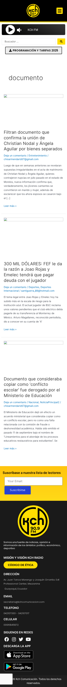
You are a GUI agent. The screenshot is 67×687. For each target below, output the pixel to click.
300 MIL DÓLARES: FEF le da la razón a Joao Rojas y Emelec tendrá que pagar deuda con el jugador (33, 272)
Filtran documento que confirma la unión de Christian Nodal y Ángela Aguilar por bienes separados (33, 140)
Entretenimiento (38, 155)
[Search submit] (61, 41)
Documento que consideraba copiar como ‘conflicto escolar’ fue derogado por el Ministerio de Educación (33, 387)
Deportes (34, 287)
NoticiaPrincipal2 (49, 402)
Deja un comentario (15, 155)
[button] (59, 11)
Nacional (34, 402)
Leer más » (10, 205)
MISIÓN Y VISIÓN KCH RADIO (23, 557)
